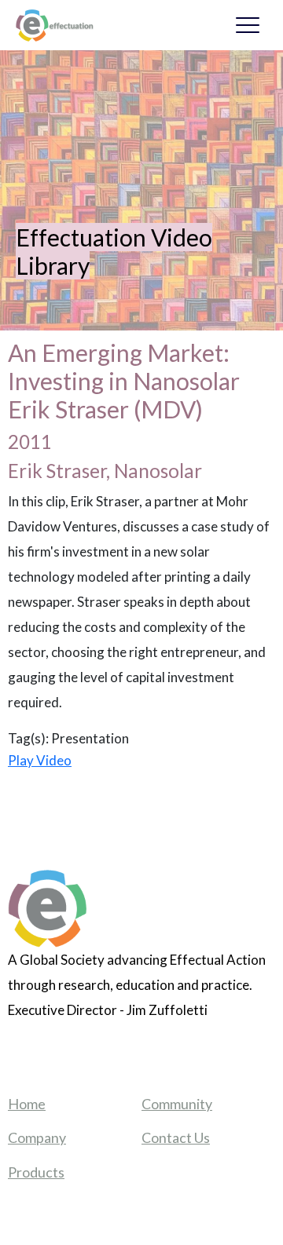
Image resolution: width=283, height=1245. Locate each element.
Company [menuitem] (37, 1137)
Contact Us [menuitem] (176, 1137)
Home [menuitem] (27, 1103)
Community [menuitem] (177, 1103)
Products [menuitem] (36, 1172)
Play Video (40, 760)
